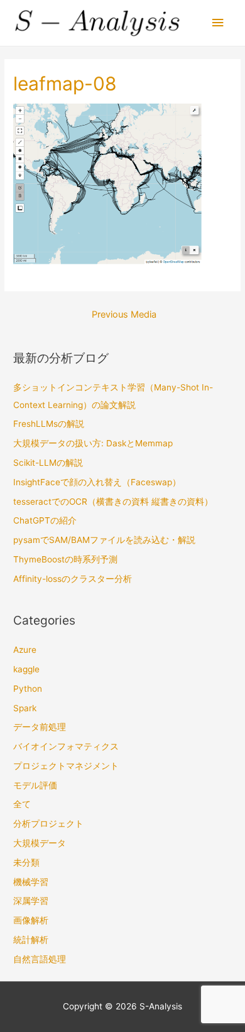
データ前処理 (39, 727)
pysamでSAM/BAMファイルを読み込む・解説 (104, 540)
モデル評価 (35, 785)
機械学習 (30, 882)
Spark (24, 708)
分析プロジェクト (48, 824)
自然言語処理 (39, 959)
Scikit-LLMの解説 (48, 463)
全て (22, 804)
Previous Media (124, 314)
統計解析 (30, 940)
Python (27, 689)
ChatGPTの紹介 (45, 520)
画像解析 (30, 920)
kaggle (26, 669)
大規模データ (39, 843)
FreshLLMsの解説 (48, 424)
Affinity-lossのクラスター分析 (72, 579)
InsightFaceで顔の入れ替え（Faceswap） (97, 482)
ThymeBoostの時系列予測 (65, 559)
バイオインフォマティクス (66, 746)
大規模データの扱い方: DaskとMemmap (93, 443)
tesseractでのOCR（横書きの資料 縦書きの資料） (113, 502)
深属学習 (30, 901)
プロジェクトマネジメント (66, 766)
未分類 (26, 862)
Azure (24, 650)
